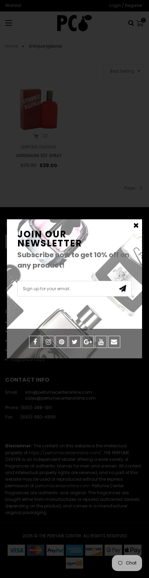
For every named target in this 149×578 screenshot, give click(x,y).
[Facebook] (35, 342)
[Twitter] (75, 342)
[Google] (88, 342)
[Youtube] (101, 342)
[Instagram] (48, 342)
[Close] (136, 225)
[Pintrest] (61, 342)
